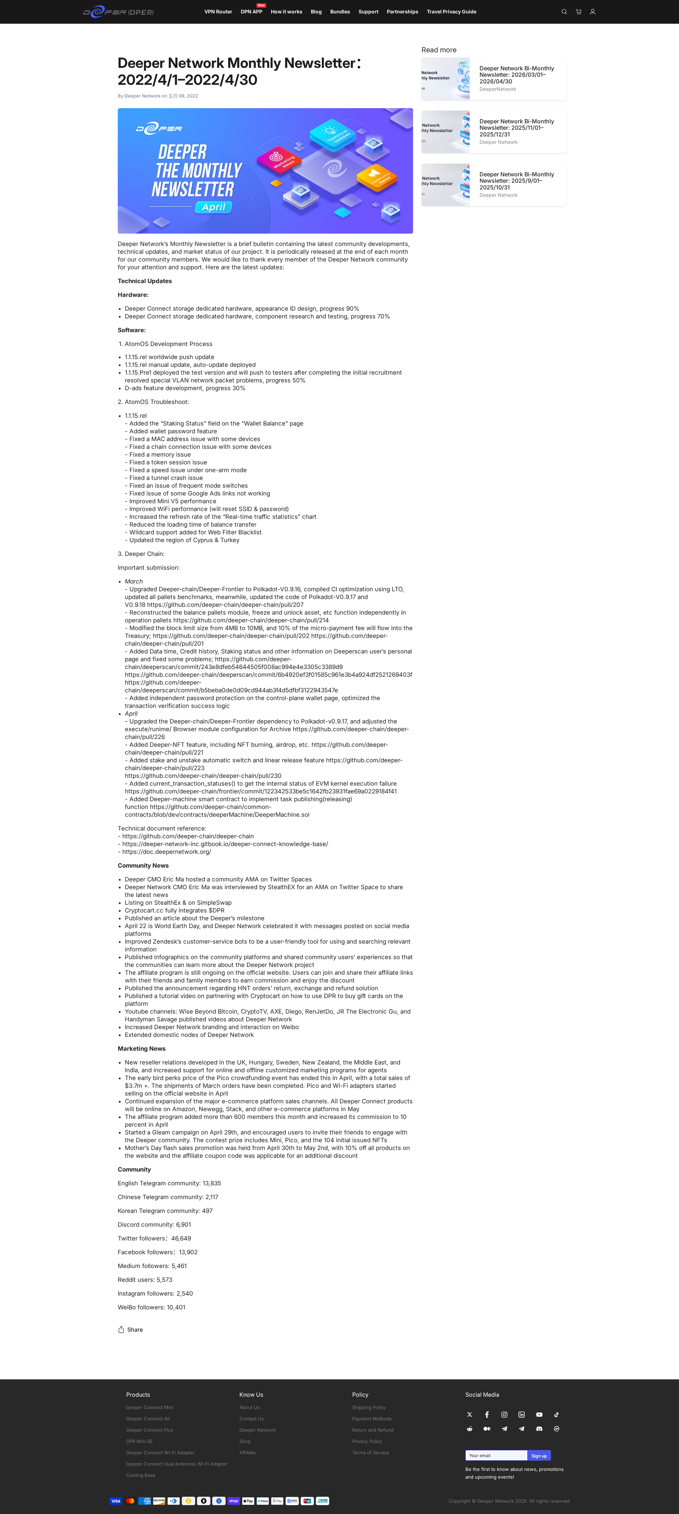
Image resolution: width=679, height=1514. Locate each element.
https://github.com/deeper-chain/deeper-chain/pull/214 (251, 620)
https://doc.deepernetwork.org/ (166, 851)
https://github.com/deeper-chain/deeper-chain (188, 836)
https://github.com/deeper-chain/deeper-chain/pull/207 (225, 604)
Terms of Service (370, 1452)
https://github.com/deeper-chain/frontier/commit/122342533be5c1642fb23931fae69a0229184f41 (261, 791)
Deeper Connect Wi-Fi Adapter (160, 1452)
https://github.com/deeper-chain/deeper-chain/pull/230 (203, 775)
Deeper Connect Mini (149, 1407)
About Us (249, 1407)
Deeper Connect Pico (149, 1430)
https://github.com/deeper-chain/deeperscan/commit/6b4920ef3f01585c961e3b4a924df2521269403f (268, 674)
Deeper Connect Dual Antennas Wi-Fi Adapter (177, 1464)
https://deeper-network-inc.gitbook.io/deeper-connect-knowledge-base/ (225, 843)
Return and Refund (373, 1430)
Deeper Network (257, 1430)
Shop (245, 1441)
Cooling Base (141, 1475)
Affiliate (247, 1452)
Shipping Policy (368, 1407)
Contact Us (251, 1418)
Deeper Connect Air (148, 1418)
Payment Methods (372, 1418)
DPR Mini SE (139, 1441)
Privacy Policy (367, 1441)
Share (135, 1329)
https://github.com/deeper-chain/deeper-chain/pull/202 (231, 635)
